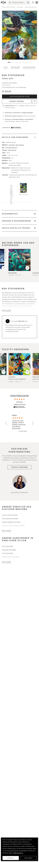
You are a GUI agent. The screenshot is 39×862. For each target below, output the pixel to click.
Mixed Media (20, 145)
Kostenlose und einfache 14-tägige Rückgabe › (19, 112)
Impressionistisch (11, 147)
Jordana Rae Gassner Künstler (13, 526)
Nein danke (28, 858)
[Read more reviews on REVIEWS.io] (20, 407)
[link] (28, 2)
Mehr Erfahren (18, 853)
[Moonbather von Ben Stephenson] (19, 260)
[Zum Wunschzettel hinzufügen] (34, 101)
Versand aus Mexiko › (29, 116)
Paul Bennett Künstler (10, 519)
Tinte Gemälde (7, 553)
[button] (37, 2)
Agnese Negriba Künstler (11, 522)
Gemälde (20, 7)
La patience (11, 377)
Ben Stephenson (13, 75)
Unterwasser (12, 150)
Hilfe (6, 67)
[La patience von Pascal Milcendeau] (19, 364)
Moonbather (12, 273)
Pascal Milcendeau (17, 379)
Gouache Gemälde (9, 550)
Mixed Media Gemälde (10, 557)
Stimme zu (10, 858)
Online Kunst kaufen (8, 7)
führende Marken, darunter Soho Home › (17, 121)
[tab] (19, 137)
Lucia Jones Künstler (10, 515)
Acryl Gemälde (7, 546)
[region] (19, 423)
